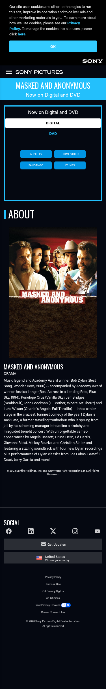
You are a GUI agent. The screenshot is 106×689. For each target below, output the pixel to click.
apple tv (36, 154)
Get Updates (56, 544)
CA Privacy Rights (53, 591)
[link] (92, 60)
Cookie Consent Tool (53, 612)
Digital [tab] (53, 123)
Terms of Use (53, 584)
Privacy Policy (53, 577)
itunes (70, 165)
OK (53, 46)
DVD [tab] (53, 133)
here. (22, 33)
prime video (70, 154)
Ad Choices (53, 598)
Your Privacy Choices (48, 605)
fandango (36, 165)
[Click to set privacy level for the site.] (66, 605)
